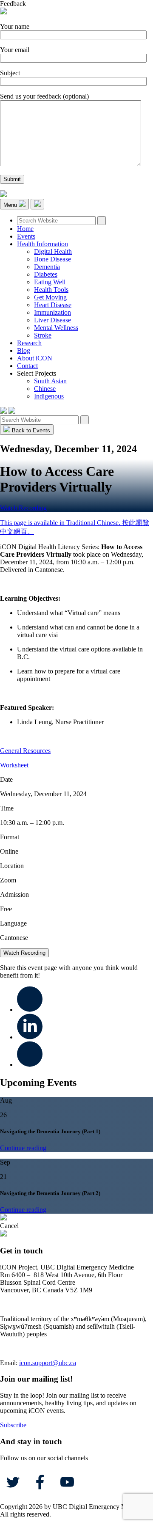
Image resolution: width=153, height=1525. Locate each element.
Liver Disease (52, 320)
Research (29, 342)
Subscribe (13, 1425)
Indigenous (49, 396)
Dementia (47, 266)
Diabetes (45, 274)
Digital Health (53, 251)
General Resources (25, 750)
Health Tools (51, 289)
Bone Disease (52, 259)
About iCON (34, 358)
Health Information (42, 243)
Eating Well (49, 282)
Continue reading (23, 1147)
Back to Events (30, 430)
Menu (11, 205)
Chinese (45, 388)
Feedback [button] (13, 3)
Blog (23, 350)
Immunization (52, 312)
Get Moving (50, 297)
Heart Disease (52, 304)
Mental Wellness (56, 327)
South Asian (50, 381)
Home (25, 228)
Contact (27, 365)
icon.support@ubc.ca (47, 1362)
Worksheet (14, 765)
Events (26, 236)
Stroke (42, 335)
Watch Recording (23, 507)
